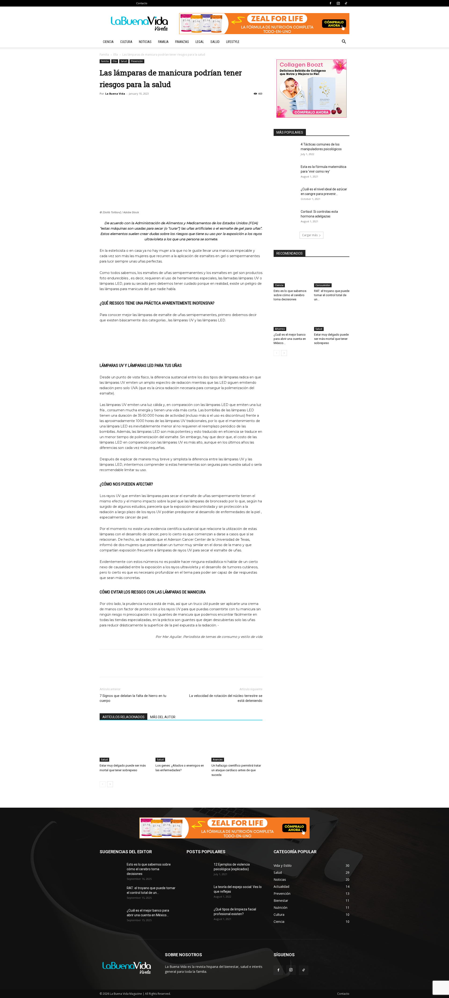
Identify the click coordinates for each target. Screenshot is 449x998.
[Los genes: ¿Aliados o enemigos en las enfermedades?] (181, 744)
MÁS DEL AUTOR (162, 717)
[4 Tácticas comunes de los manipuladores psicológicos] (285, 150)
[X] (149, 104)
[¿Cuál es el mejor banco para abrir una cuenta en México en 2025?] (291, 319)
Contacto (141, 3)
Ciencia (108, 42)
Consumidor (322, 285)
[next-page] (110, 784)
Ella (115, 55)
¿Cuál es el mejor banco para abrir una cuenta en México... (290, 339)
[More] (182, 104)
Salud (215, 42)
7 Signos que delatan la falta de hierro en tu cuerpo (133, 698)
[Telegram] (171, 104)
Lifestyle (232, 42)
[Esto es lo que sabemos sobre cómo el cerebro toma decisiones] (291, 275)
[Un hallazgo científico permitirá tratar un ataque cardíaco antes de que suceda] (236, 744)
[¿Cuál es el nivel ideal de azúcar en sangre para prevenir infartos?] (285, 195)
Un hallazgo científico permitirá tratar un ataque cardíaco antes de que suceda (236, 770)
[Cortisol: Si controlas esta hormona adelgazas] (285, 217)
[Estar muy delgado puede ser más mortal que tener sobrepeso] (125, 744)
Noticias (145, 42)
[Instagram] (338, 3)
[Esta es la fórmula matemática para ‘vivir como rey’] (285, 172)
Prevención (137, 61)
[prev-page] (102, 784)
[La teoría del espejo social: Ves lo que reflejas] (198, 892)
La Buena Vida (115, 93)
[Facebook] (330, 3)
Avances (218, 759)
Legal (200, 42)
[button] (343, 42)
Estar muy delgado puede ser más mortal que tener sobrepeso (331, 339)
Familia (163, 42)
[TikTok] (345, 3)
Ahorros (280, 328)
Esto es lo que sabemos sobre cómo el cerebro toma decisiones (290, 295)
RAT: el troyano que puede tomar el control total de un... (331, 295)
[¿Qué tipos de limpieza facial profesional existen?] (198, 915)
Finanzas (182, 42)
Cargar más (310, 235)
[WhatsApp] (160, 104)
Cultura (126, 42)
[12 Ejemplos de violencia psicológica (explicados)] (198, 870)
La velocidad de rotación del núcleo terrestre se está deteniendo (225, 698)
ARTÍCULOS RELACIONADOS (123, 717)
